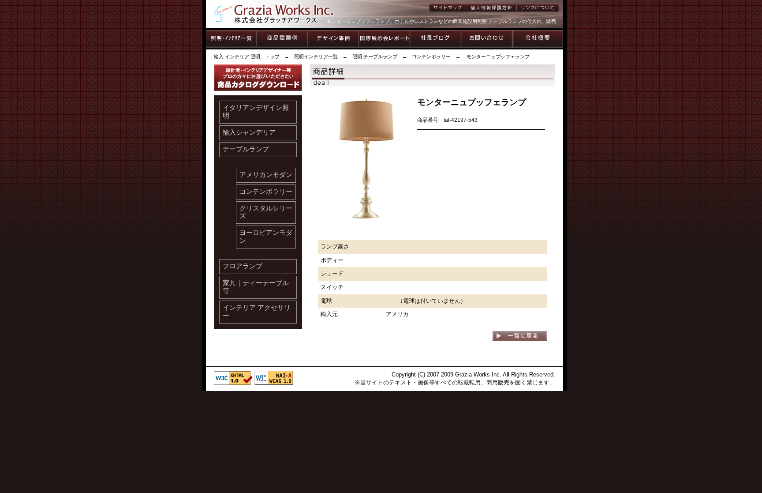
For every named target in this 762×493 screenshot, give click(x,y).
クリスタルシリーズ (265, 212)
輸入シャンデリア (249, 132)
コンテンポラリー (265, 191)
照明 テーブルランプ (374, 56)
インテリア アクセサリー (257, 311)
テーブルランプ (246, 149)
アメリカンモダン (265, 174)
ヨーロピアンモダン (265, 236)
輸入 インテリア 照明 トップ (247, 56)
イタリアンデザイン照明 (256, 111)
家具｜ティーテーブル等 (256, 286)
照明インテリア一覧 (316, 56)
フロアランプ (242, 266)
